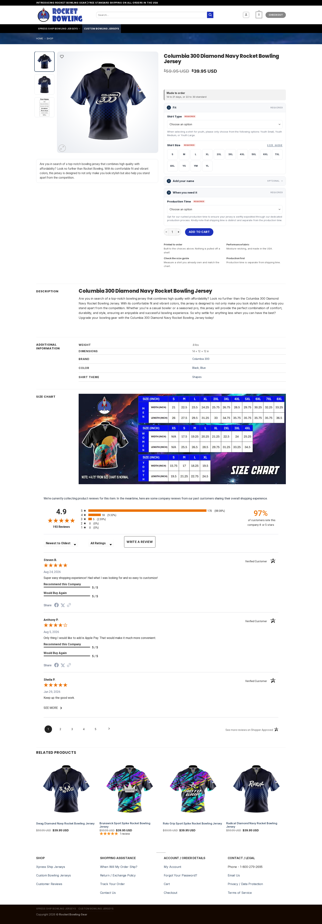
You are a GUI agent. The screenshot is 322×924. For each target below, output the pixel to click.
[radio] (161, 510)
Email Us (234, 875)
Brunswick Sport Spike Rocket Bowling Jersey (125, 825)
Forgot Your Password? (180, 875)
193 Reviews (66, 527)
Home (39, 38)
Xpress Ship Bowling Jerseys (58, 28)
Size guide (274, 145)
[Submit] (210, 15)
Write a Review (140, 542)
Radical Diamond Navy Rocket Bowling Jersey (251, 825)
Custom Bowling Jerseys (101, 28)
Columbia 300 (200, 358)
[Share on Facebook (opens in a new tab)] (56, 605)
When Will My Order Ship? (119, 867)
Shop (50, 38)
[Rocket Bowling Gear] (60, 15)
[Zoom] (62, 148)
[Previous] (64, 102)
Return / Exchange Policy (118, 875)
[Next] (151, 102)
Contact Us (108, 893)
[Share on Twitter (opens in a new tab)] (63, 605)
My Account (172, 867)
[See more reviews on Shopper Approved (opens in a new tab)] (69, 605)
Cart (167, 884)
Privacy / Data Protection (245, 884)
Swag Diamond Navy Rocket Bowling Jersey (65, 823)
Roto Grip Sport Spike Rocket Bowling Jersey (192, 823)
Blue (203, 367)
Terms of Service (240, 893)
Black (195, 367)
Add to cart (199, 232)
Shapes (197, 376)
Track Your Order (112, 884)
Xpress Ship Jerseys (50, 867)
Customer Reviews (49, 884)
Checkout (170, 893)
